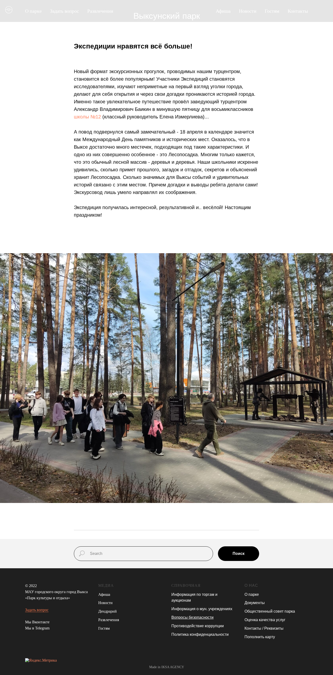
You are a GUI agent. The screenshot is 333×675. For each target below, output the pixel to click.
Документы (255, 603)
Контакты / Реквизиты (264, 628)
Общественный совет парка (270, 611)
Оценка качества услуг (265, 620)
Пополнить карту (260, 637)
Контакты (298, 11)
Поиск (239, 553)
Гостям (272, 11)
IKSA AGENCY (172, 667)
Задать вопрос (64, 11)
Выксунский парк (166, 15)
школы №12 (87, 116)
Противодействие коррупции (197, 626)
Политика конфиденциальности (200, 634)
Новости (247, 11)
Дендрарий (107, 611)
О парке (33, 11)
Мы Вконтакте (37, 622)
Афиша (223, 11)
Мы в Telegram (37, 628)
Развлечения (100, 11)
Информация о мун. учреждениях (201, 609)
